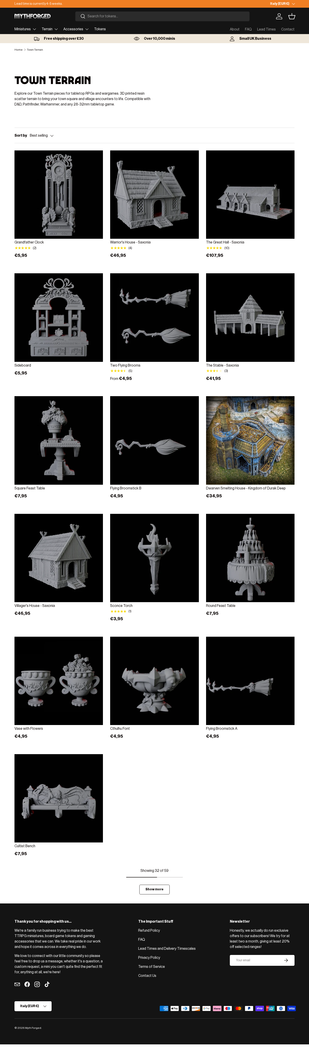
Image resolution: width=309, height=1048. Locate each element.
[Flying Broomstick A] (250, 681)
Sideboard (22, 365)
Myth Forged (33, 1028)
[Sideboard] (58, 317)
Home (18, 49)
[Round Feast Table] (250, 558)
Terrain (47, 29)
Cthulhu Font (120, 728)
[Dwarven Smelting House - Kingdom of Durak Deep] (250, 440)
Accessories (73, 29)
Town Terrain (35, 49)
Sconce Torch (121, 606)
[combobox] (162, 16)
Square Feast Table (29, 488)
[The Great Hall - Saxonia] (250, 194)
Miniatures (22, 29)
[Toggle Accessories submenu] (87, 29)
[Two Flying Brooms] (154, 317)
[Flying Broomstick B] (154, 440)
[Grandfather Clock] (58, 194)
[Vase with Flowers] (58, 681)
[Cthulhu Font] (154, 681)
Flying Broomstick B (125, 488)
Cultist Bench (24, 846)
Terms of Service (151, 966)
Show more (154, 889)
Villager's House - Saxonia (34, 606)
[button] (292, 16)
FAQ (248, 29)
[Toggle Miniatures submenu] (34, 29)
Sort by (20, 135)
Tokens (100, 29)
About (235, 29)
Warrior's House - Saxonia (130, 242)
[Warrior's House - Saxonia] (154, 194)
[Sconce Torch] (154, 558)
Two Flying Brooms (125, 365)
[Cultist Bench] (58, 798)
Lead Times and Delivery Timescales (167, 948)
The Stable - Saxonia (222, 365)
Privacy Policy (149, 957)
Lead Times (266, 29)
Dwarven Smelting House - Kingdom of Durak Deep (246, 488)
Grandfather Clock (29, 242)
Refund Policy (149, 930)
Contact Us (147, 976)
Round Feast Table (220, 606)
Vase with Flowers (28, 728)
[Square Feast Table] (58, 440)
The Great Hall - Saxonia (225, 242)
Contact (288, 29)
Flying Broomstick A (221, 728)
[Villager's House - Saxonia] (58, 558)
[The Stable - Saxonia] (250, 317)
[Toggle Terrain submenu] (56, 29)
